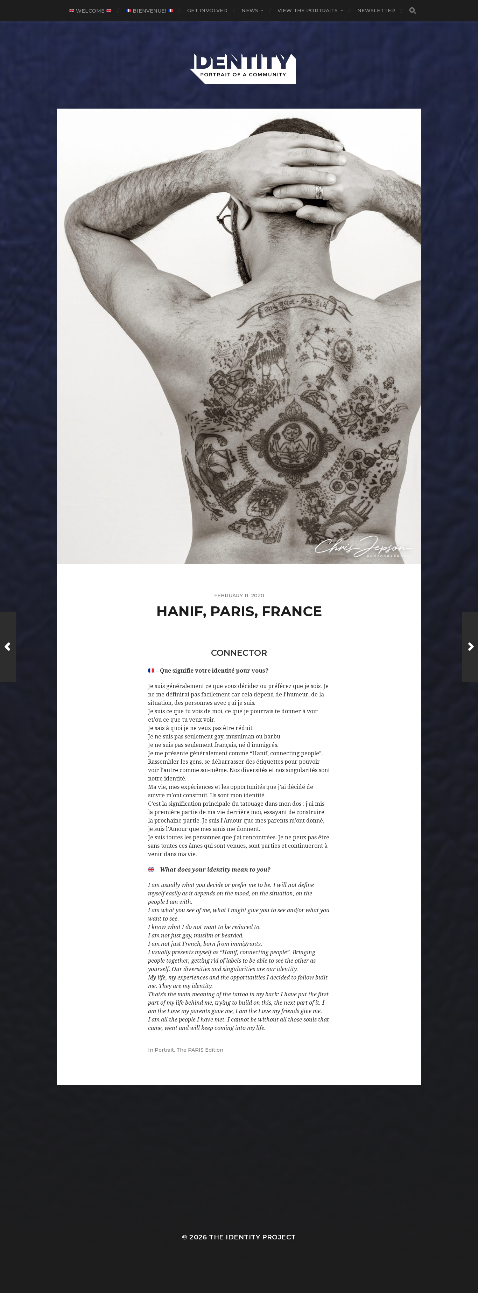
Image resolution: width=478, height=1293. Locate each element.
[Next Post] (470, 647)
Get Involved (207, 10)
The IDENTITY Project (252, 1237)
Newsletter (376, 10)
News (249, 10)
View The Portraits (307, 10)
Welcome (90, 11)
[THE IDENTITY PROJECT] (239, 65)
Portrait (164, 1050)
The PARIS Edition (199, 1050)
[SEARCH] (412, 10)
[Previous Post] (8, 647)
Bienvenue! (149, 11)
